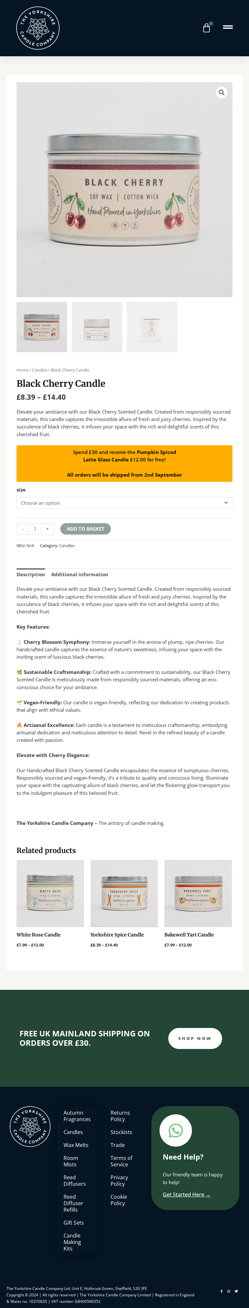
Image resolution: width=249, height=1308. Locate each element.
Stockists (121, 1132)
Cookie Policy (119, 1200)
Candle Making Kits (72, 1242)
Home (23, 370)
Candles (39, 370)
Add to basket (85, 528)
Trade (118, 1145)
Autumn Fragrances (77, 1116)
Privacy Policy (119, 1180)
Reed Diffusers (75, 1180)
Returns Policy (120, 1116)
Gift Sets (74, 1222)
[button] (222, 92)
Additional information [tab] (79, 574)
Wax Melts (76, 1145)
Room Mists (71, 1161)
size (21, 489)
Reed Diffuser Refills (73, 1203)
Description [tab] (31, 574)
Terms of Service (121, 1161)
